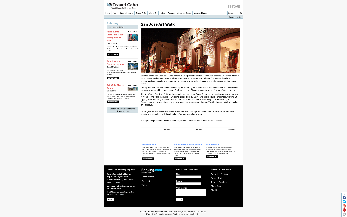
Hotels (162, 13)
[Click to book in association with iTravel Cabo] (152, 172)
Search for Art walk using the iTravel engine (122, 110)
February (113, 23)
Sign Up (214, 190)
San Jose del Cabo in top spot (116, 63)
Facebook (146, 181)
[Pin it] (344, 211)
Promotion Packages (220, 174)
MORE (110, 200)
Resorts (171, 13)
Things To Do (141, 13)
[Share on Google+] (344, 207)
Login (239, 17)
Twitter (144, 185)
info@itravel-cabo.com (162, 214)
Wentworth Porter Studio (188, 144)
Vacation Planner (200, 13)
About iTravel (216, 186)
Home (107, 13)
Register (232, 17)
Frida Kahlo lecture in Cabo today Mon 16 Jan (115, 36)
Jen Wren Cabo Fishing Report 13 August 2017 (121, 187)
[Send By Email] (344, 215)
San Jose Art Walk (117, 27)
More (118, 182)
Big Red (196, 214)
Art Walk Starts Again (115, 86)
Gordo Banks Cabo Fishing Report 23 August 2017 (119, 175)
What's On (153, 13)
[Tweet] (344, 202)
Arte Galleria (149, 144)
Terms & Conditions (219, 182)
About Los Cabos (184, 13)
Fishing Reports (126, 13)
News (115, 13)
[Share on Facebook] (344, 198)
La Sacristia (212, 144)
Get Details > (113, 54)
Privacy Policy (217, 178)
